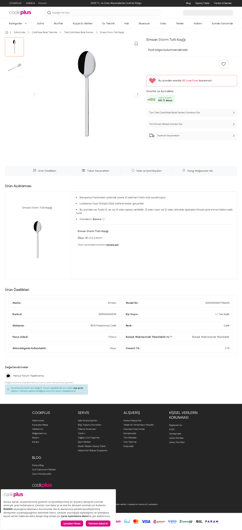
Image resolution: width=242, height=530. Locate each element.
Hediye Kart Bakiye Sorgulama (92, 450)
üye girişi (78, 388)
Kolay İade (128, 446)
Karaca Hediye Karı (132, 420)
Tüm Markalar (130, 437)
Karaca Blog (38, 465)
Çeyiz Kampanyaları (42, 473)
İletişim (35, 437)
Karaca (35, 442)
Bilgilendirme (175, 425)
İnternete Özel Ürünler (134, 429)
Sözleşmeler (175, 433)
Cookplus (41, 412)
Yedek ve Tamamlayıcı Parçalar (138, 424)
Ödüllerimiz (37, 429)
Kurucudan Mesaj (40, 424)
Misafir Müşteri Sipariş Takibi (92, 446)
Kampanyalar (129, 433)
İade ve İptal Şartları (87, 420)
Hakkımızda (38, 420)
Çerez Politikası (176, 438)
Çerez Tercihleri (177, 442)
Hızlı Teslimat (129, 442)
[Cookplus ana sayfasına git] (42, 485)
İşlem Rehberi (84, 442)
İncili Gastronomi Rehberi (44, 469)
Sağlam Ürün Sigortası (89, 437)
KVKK (172, 429)
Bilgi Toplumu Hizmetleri (89, 424)
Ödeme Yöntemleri (87, 429)
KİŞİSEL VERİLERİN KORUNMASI (183, 415)
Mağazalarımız (39, 433)
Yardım (81, 433)
